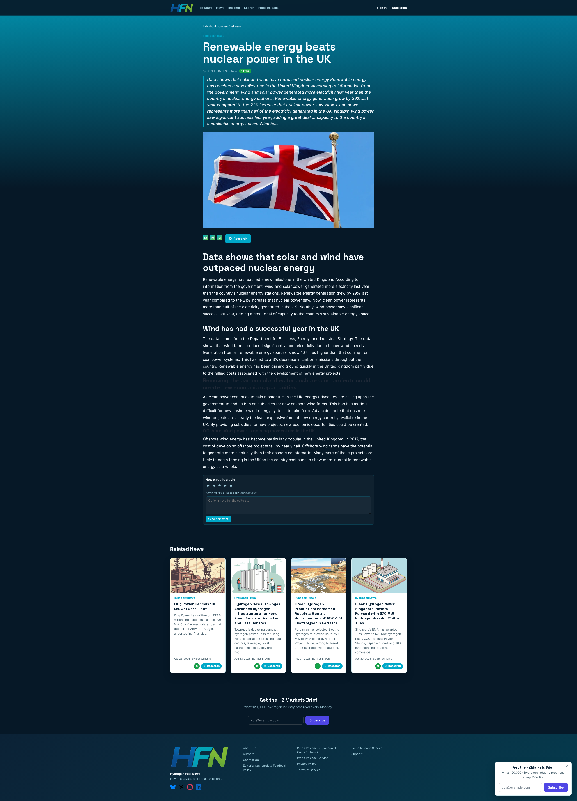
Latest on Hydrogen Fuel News (222, 26)
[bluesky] (173, 787)
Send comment (218, 519)
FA (205, 237)
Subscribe (399, 7)
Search (249, 7)
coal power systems (221, 359)
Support (357, 754)
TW (213, 237)
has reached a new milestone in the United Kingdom (285, 279)
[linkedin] (198, 787)
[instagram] (190, 787)
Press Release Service (312, 758)
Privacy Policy (306, 764)
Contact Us (251, 760)
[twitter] (181, 787)
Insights (234, 7)
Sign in (382, 7)
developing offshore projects (242, 446)
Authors (248, 754)
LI (220, 237)
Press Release (268, 7)
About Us (249, 748)
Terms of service (309, 770)
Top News (205, 7)
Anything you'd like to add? (231, 492)
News (220, 7)
